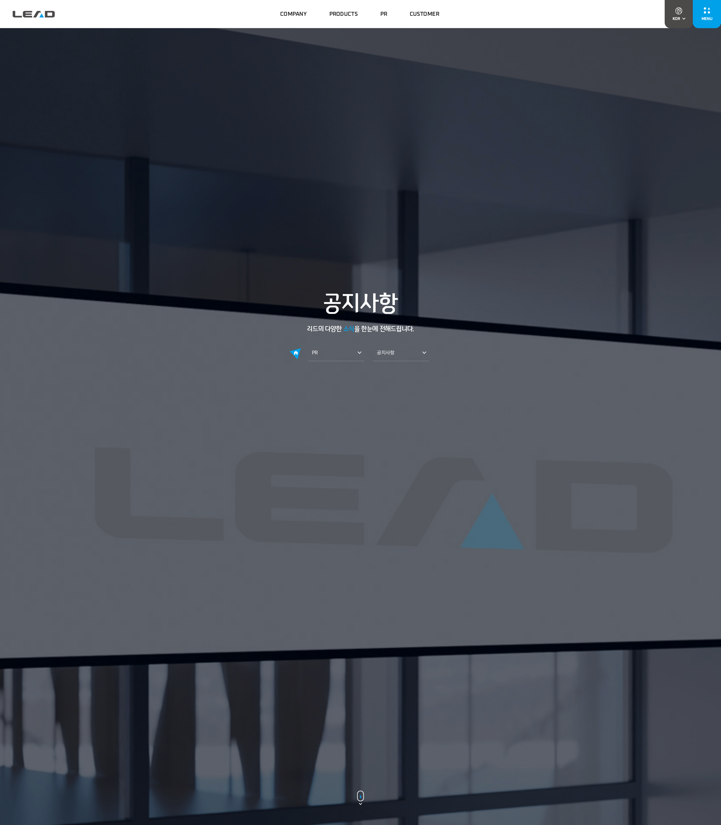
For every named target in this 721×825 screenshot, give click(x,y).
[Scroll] (360, 796)
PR (314, 352)
